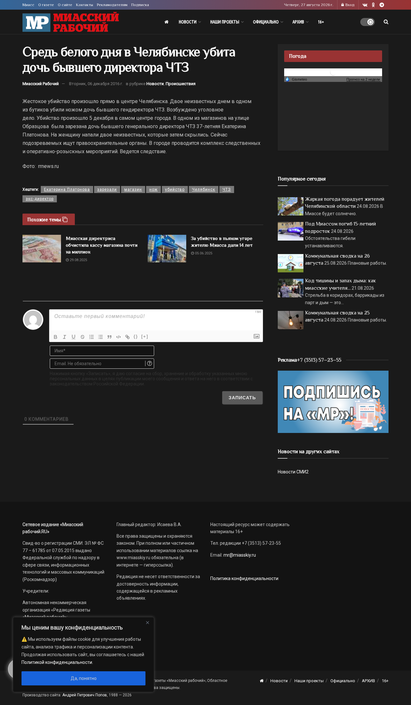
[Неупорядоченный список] (100, 337)
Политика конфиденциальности (244, 578)
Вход (349, 5)
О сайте (65, 5)
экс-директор (40, 199)
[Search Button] (386, 22)
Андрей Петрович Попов (84, 695)
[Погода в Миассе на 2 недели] (363, 79)
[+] (144, 336)
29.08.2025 (78, 260)
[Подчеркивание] (73, 337)
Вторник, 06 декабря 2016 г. (96, 83)
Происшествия (181, 83)
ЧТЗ (227, 189)
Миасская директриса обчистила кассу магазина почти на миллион (101, 244)
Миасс (28, 5)
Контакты (84, 5)
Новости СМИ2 (293, 471)
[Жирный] (55, 337)
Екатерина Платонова (67, 189)
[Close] (147, 622)
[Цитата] (109, 337)
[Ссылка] (127, 337)
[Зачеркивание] (82, 337)
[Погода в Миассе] (333, 71)
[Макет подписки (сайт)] (333, 401)
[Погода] (296, 79)
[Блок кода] (118, 337)
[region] (83, 654)
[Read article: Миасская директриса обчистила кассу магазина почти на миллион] (41, 248)
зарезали (107, 189)
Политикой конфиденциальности (57, 662)
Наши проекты (224, 21)
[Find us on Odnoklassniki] (373, 5)
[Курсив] (64, 337)
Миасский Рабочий (40, 83)
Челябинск (203, 189)
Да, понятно (84, 678)
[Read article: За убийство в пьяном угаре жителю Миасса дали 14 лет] (167, 248)
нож (153, 189)
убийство (175, 189)
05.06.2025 (203, 253)
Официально (266, 21)
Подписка (140, 5)
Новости (188, 21)
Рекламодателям (112, 5)
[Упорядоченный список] (91, 337)
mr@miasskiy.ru (239, 555)
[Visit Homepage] (70, 22)
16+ (321, 21)
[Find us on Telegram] (382, 5)
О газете (46, 5)
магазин (133, 189)
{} (136, 336)
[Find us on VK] (365, 5)
